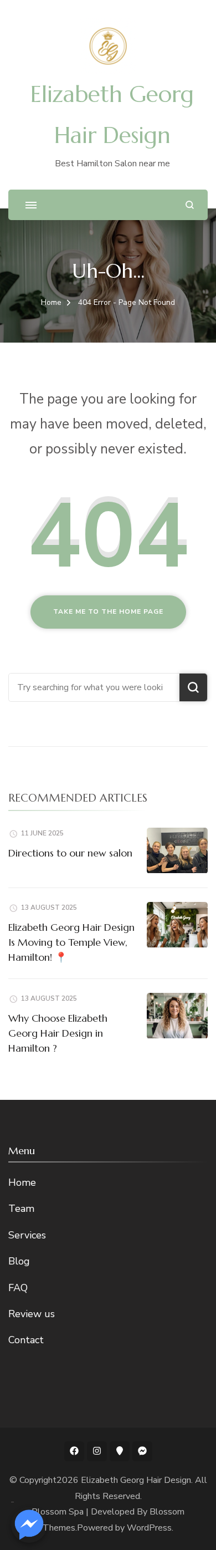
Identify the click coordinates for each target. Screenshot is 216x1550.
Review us (31, 1313)
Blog (19, 1261)
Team (21, 1208)
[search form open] (189, 204)
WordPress (149, 1528)
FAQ (18, 1287)
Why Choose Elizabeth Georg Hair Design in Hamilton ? (57, 1033)
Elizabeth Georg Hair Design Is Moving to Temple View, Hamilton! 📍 (71, 942)
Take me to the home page (108, 611)
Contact (26, 1340)
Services (27, 1235)
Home (22, 1182)
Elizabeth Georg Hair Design (136, 1480)
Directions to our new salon (70, 853)
